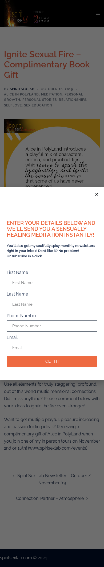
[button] (97, 194)
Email (12, 337)
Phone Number (22, 315)
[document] (52, 283)
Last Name (17, 294)
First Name (17, 272)
